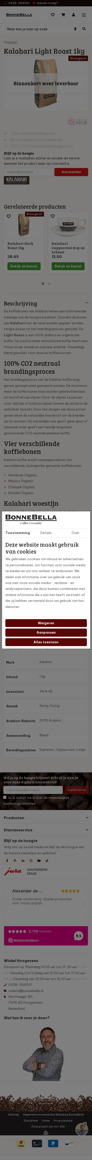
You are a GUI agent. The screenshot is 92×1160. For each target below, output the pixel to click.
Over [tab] (75, 533)
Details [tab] (46, 533)
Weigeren (46, 623)
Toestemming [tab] (17, 533)
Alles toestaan (46, 642)
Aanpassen (46, 632)
